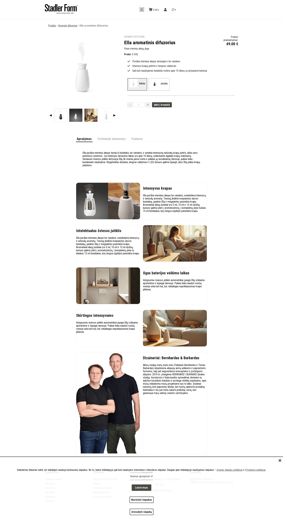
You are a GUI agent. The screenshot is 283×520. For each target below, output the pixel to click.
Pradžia (52, 25)
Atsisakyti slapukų (141, 513)
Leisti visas (141, 497)
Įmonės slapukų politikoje (230, 481)
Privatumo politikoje (255, 481)
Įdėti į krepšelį (162, 104)
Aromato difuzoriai (67, 25)
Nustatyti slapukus (141, 505)
